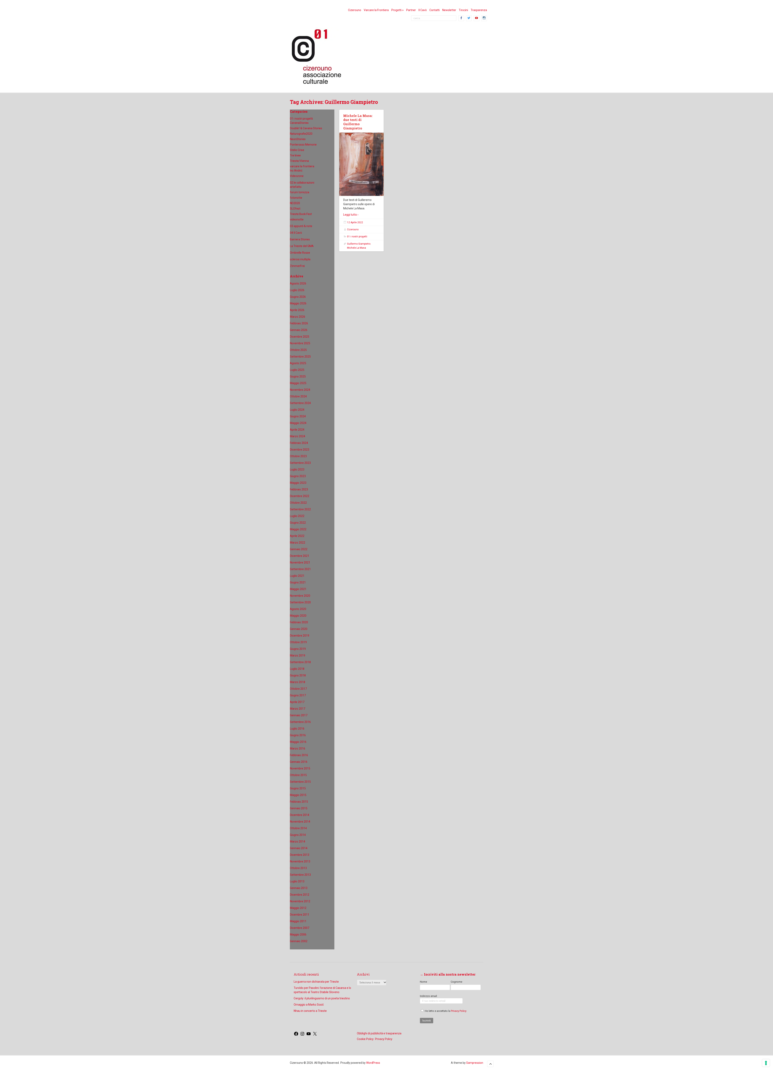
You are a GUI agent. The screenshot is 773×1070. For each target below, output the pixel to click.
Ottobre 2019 (298, 642)
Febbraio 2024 (299, 443)
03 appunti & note (301, 226)
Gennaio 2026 (298, 330)
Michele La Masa (356, 247)
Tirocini (463, 10)
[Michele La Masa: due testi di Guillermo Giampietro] (361, 164)
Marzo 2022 (297, 542)
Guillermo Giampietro (358, 243)
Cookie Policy (365, 1039)
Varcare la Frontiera (376, 10)
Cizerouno (354, 10)
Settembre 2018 (300, 662)
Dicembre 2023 (299, 449)
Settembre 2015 (300, 781)
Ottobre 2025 (298, 349)
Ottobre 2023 (298, 456)
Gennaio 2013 (298, 888)
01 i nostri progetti (301, 118)
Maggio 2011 (298, 921)
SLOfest (295, 208)
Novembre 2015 (300, 768)
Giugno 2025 (298, 376)
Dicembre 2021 (299, 555)
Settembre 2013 (300, 874)
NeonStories (298, 139)
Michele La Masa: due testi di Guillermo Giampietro (358, 122)
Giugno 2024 (298, 416)
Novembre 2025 (300, 343)
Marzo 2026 (297, 316)
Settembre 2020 (300, 602)
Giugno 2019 (298, 648)
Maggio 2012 (298, 908)
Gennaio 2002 (298, 941)
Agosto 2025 (298, 363)
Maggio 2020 (298, 615)
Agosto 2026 (298, 283)
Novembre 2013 (300, 861)
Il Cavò (423, 10)
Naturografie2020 (301, 133)
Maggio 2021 (298, 589)
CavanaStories (299, 122)
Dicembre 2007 (299, 927)
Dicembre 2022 (299, 496)
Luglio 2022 (297, 516)
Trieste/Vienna (299, 160)
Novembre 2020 (300, 595)
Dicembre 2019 (299, 635)
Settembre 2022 (300, 509)
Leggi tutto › (350, 214)
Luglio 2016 (297, 728)
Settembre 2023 (300, 462)
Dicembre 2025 (299, 336)
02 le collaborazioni (302, 182)
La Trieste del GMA (302, 246)
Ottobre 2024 (298, 396)
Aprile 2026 (297, 310)
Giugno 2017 (298, 695)
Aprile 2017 (297, 702)
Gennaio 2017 (298, 715)
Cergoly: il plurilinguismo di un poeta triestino (322, 998)
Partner (411, 10)
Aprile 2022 (297, 536)
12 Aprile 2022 (355, 222)
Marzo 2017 (297, 708)
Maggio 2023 (298, 482)
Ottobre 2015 (298, 775)
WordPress (373, 1062)
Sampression (474, 1062)
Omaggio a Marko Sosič (309, 1004)
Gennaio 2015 (298, 808)
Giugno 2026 (298, 296)
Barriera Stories (300, 239)
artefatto (296, 186)
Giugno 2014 (298, 834)
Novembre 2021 (300, 562)
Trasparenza (479, 10)
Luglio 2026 (297, 290)
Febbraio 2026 (299, 323)
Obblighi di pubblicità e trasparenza (379, 1033)
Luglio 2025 (297, 369)
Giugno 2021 (298, 582)
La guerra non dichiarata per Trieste (316, 981)
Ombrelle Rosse (300, 252)
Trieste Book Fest (301, 214)
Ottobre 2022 (298, 502)
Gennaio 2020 (298, 629)
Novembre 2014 (300, 821)
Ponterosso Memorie (303, 144)
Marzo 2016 (297, 748)
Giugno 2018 (298, 675)
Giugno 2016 (298, 735)
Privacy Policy (458, 1010)
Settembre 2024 (300, 403)
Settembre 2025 (300, 356)
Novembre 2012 (300, 901)
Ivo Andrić (296, 170)
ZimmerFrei (297, 266)
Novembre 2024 (300, 389)
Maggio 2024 (298, 423)
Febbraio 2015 (299, 801)
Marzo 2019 (297, 655)
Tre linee (295, 155)
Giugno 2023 (298, 476)
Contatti (434, 10)
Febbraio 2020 (299, 622)
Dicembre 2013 (299, 854)
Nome (423, 981)
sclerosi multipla (300, 259)
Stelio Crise (297, 150)
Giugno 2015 (298, 788)
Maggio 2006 (298, 934)
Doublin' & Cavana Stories (306, 128)
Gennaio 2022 (298, 549)
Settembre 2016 (300, 722)
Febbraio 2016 (299, 755)
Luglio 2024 (297, 409)
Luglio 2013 (297, 881)
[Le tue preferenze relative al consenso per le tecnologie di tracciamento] (766, 1063)
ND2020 (295, 203)
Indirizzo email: (428, 996)
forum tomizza (299, 192)
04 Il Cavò (296, 232)
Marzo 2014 (297, 841)
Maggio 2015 (298, 795)
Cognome (456, 981)
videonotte (297, 219)
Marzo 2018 (297, 682)
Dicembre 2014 (299, 815)
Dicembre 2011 (299, 914)
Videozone (297, 176)
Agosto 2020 (298, 609)
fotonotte (296, 197)
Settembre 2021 (300, 569)
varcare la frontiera (302, 166)
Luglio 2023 (297, 469)
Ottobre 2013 (298, 868)
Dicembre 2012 (299, 894)
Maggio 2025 (298, 383)
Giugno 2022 (298, 522)
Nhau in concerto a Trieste (310, 1010)
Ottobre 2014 (298, 828)
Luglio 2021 (297, 575)
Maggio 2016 (298, 741)
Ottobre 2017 (298, 688)
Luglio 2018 (297, 668)
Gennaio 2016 (298, 761)
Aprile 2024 (297, 429)
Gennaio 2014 (298, 848)
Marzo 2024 (297, 436)
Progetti (397, 10)
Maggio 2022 (298, 529)
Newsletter (449, 10)
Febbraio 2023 (299, 489)
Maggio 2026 (298, 303)
